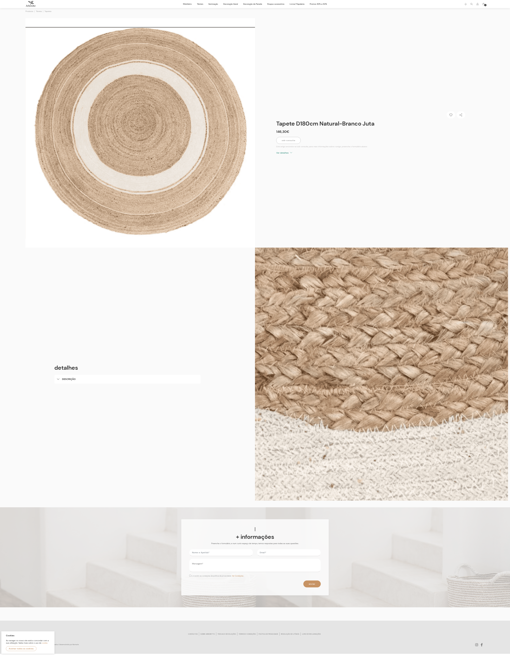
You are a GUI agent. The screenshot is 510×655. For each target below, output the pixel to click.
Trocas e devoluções (227, 634)
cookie (44, 643)
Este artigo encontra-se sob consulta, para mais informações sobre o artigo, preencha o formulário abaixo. (321, 146)
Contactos (193, 634)
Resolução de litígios (290, 634)
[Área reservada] (478, 4)
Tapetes (47, 11)
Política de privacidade (268, 634)
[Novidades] (466, 4)
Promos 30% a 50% (318, 4)
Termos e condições (247, 634)
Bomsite (76, 644)
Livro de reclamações (311, 634)
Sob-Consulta (288, 140)
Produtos (29, 11)
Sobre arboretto (207, 634)
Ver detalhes (282, 152)
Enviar (312, 584)
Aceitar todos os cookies (21, 648)
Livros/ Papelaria (297, 4)
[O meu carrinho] (482, 4)
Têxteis (39, 11)
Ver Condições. (238, 576)
